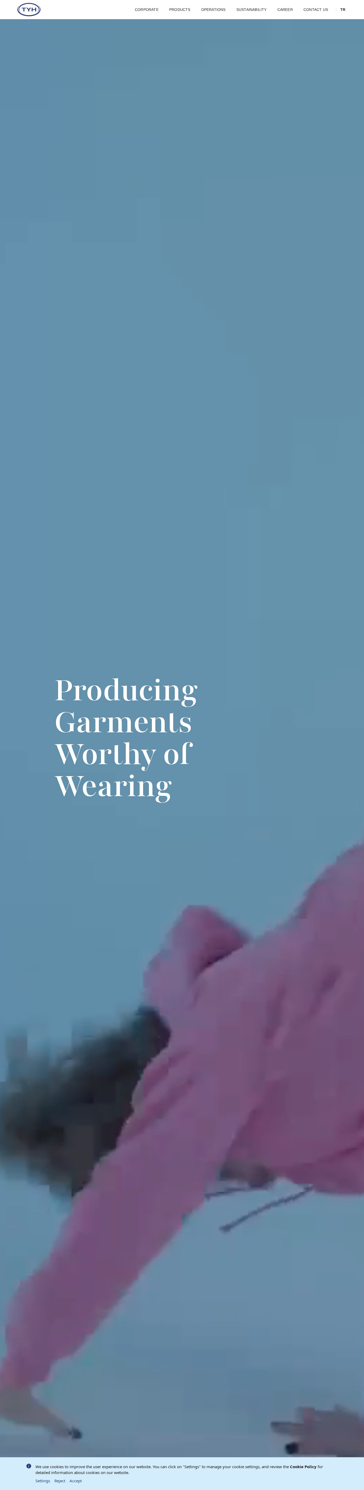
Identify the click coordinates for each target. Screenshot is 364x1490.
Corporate (147, 9)
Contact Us (316, 9)
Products (180, 9)
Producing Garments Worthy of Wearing (125, 738)
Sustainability (251, 9)
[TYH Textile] (29, 9)
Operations (213, 9)
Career (285, 9)
